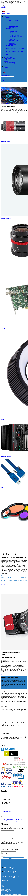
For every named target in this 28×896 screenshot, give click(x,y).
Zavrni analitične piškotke (15, 5)
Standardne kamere (13, 20)
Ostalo (7, 54)
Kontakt (5, 69)
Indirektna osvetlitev (13, 32)
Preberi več (3, 6)
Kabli (2, 487)
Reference (5, 65)
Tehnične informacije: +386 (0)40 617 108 (13, 821)
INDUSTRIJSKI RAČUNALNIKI (14, 51)
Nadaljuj (2, 80)
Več (2, 713)
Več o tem (3, 674)
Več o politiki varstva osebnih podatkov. (10, 846)
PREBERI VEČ (4, 584)
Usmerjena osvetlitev (14, 41)
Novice (5, 66)
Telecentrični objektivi (14, 27)
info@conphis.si (7, 811)
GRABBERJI (9, 45)
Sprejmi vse (3, 7)
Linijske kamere (12, 21)
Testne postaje (12, 44)
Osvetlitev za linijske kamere (15, 36)
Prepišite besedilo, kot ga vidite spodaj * (10, 849)
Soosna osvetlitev (13, 39)
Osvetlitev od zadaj (13, 34)
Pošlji (2, 856)
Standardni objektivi (13, 26)
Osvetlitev (8, 28)
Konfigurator (5, 13)
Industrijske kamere (7, 57)
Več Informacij (5, 103)
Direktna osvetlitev (13, 31)
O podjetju (5, 67)
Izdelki (5, 16)
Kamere (8, 17)
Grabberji (3, 328)
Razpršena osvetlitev (14, 38)
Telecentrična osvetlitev (14, 40)
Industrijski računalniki (6, 456)
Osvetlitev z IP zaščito (14, 35)
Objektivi (8, 23)
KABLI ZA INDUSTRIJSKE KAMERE (16, 48)
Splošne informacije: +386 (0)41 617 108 (12, 819)
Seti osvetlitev (12, 43)
